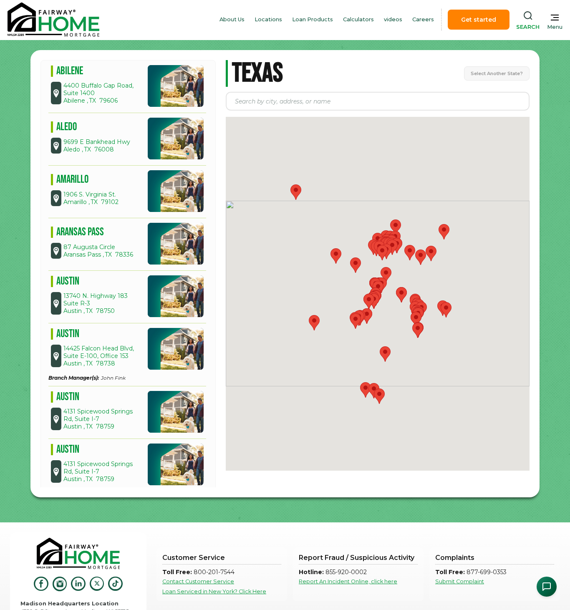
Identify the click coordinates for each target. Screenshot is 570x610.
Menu (554, 27)
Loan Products (312, 19)
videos (393, 19)
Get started (478, 19)
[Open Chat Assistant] (547, 587)
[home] (53, 20)
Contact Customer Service (198, 581)
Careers (423, 19)
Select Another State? (497, 73)
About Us (232, 19)
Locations (268, 19)
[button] (335, 256)
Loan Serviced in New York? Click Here (214, 591)
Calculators (358, 19)
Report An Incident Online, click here (348, 581)
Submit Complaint (459, 581)
